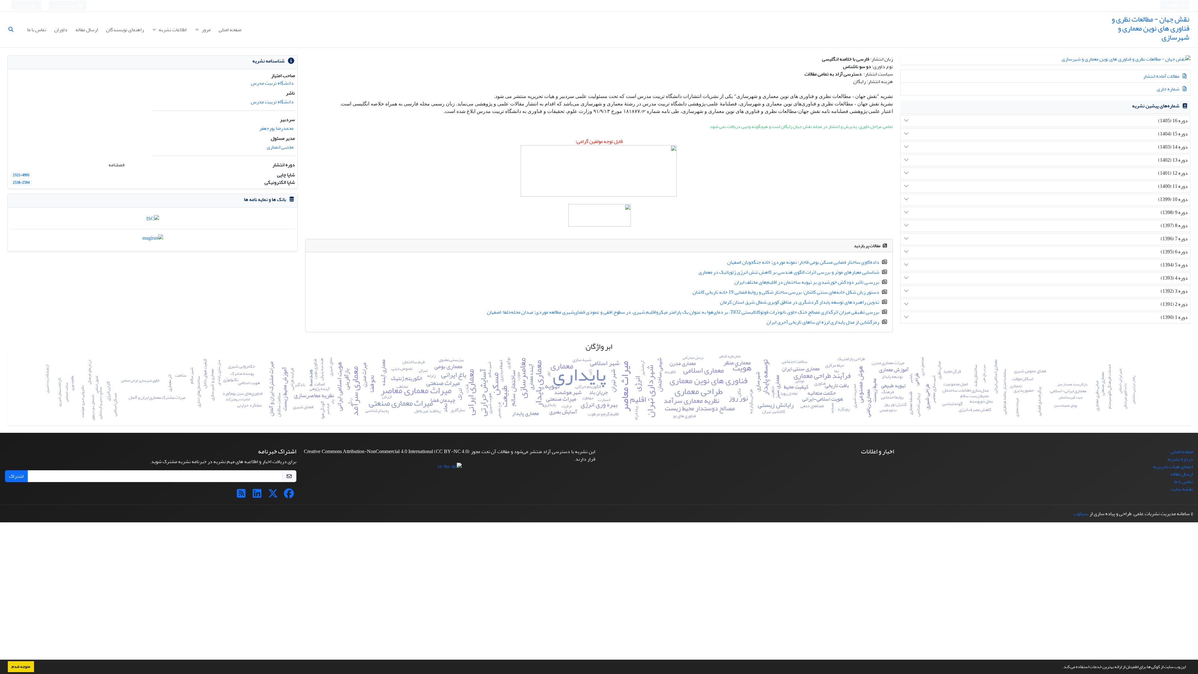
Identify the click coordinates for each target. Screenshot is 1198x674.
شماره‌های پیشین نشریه (1155, 105)
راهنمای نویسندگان (125, 29)
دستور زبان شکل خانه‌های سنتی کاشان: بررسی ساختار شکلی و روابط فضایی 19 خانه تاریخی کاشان (786, 292)
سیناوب (1081, 513)
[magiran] (152, 240)
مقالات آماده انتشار (1161, 76)
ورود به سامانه (66, 5)
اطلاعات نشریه (172, 29)
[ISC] (152, 220)
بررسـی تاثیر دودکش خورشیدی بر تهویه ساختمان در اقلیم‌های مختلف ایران (806, 282)
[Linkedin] (257, 495)
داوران (60, 29)
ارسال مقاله (86, 29)
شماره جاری (1168, 89)
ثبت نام (23, 5)
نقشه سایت (1182, 489)
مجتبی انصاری (280, 147)
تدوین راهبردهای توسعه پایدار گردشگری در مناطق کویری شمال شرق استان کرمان (799, 302)
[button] (1061, 667)
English (1173, 5)
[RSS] (241, 495)
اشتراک (16, 476)
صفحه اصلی (230, 29)
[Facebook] (288, 495)
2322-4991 (21, 175)
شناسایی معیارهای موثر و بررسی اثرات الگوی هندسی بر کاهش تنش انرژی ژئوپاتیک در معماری (789, 272)
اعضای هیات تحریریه (1173, 466)
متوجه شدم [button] (21, 666)
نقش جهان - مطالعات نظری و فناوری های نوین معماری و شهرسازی (1150, 28)
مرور (206, 29)
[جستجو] (13, 30)
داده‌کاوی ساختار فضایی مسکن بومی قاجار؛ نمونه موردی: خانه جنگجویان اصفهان (803, 262)
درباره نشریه (1180, 459)
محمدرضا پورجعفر (276, 128)
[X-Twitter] (272, 495)
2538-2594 (21, 182)
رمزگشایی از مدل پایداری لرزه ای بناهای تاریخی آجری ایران (823, 322)
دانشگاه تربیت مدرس (272, 83)
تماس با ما (36, 29)
